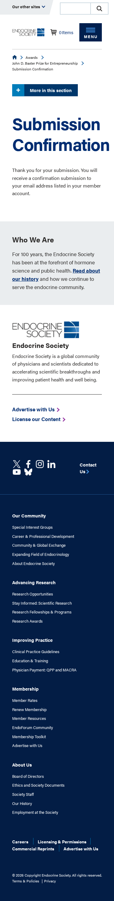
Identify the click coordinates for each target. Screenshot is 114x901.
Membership (25, 688)
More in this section (51, 90)
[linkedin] (16, 472)
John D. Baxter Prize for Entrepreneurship (45, 63)
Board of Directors (28, 776)
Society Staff (23, 794)
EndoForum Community (32, 727)
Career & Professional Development (43, 536)
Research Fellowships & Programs (41, 612)
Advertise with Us (27, 745)
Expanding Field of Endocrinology (40, 554)
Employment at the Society (35, 812)
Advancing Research (34, 582)
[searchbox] (75, 9)
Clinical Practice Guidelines (35, 651)
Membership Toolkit (29, 736)
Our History (22, 803)
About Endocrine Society (33, 563)
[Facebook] (28, 464)
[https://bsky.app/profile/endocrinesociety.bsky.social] (28, 472)
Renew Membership (29, 709)
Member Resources (29, 718)
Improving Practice (32, 640)
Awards (32, 57)
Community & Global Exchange (39, 545)
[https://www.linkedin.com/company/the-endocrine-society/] (51, 464)
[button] (99, 8)
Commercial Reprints (33, 849)
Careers (20, 841)
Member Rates (24, 700)
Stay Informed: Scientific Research (42, 603)
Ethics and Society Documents (38, 785)
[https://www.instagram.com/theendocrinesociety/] (39, 464)
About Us (22, 764)
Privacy (50, 881)
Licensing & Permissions (62, 841)
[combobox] (75, 8)
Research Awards (27, 621)
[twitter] (16, 464)
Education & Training (30, 660)
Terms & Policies (25, 881)
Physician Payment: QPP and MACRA (44, 669)
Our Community (29, 515)
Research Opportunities (32, 594)
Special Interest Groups (32, 527)
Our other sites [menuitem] (26, 6)
